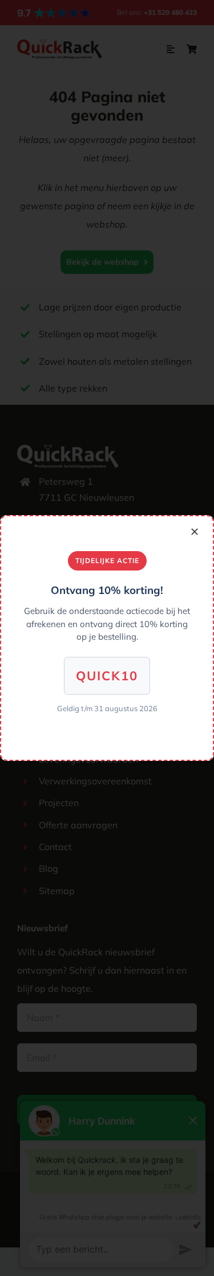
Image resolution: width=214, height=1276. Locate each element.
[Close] (195, 532)
